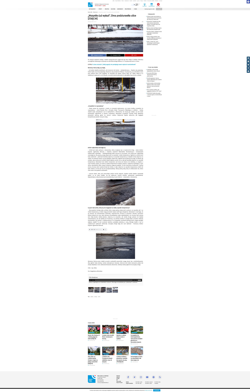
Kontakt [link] (117, 378)
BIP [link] (117, 379)
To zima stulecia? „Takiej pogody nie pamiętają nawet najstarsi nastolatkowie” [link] (114, 64)
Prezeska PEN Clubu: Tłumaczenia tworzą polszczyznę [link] (152, 75)
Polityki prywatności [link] (148, 390)
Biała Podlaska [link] (118, 0)
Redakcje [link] (105, 332)
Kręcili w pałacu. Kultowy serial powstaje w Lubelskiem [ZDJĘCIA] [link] (154, 33)
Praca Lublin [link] (118, 381)
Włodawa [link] (156, 0)
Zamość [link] (160, 0)
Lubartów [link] (134, 0)
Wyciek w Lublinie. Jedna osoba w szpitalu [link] (121, 336)
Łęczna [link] (138, 0)
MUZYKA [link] (107, 9)
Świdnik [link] (145, 0)
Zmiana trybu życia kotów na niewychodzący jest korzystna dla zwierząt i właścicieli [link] (154, 18)
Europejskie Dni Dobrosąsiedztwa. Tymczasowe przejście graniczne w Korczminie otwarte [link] (136, 338)
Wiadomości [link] (91, 332)
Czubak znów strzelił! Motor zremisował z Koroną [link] (108, 336)
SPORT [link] (100, 9)
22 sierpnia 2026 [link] (92, 340)
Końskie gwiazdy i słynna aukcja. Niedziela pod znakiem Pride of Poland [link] (154, 80)
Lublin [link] (113, 0)
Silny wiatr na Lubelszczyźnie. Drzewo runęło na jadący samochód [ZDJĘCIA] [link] (93, 360)
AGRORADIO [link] (120, 9)
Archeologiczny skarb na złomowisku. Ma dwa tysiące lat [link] (136, 358)
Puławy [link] (141, 0)
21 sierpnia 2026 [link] (120, 363)
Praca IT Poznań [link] (119, 382)
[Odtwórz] (90, 280)
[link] (248, 1)
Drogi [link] (96, 296)
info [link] (99, 296)
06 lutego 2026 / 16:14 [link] (92, 21)
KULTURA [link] (113, 9)
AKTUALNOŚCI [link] (92, 9)
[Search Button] (161, 9)
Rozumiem (156, 390)
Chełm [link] (122, 0)
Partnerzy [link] (118, 375)
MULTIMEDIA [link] (128, 9)
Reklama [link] (118, 377)
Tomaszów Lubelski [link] (150, 0)
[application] (115, 280)
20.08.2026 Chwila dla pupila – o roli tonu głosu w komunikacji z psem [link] (154, 95)
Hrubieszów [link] (127, 0)
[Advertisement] (115, 309)
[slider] (139, 280)
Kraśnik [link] (131, 0)
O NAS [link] (135, 9)
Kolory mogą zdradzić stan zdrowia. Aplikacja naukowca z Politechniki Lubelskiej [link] (154, 38)
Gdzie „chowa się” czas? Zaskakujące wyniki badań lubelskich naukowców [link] (153, 43)
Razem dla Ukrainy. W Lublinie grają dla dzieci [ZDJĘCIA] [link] (94, 336)
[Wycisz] (136, 280)
